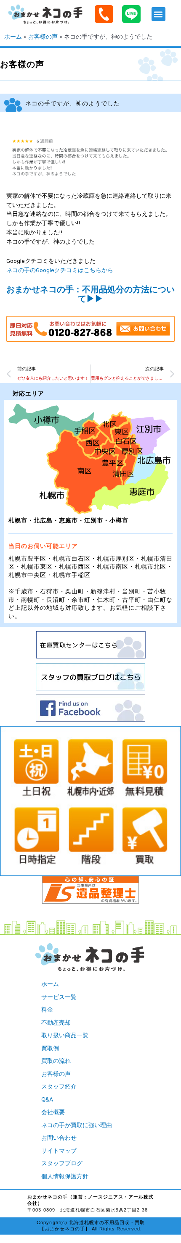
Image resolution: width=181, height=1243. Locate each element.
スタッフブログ (62, 1163)
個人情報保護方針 (64, 1176)
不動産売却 (56, 1022)
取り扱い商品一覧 (64, 1035)
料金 (47, 1009)
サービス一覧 (59, 997)
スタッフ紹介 (59, 1086)
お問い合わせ (59, 1137)
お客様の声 (43, 36)
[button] (158, 14)
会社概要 (53, 1112)
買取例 (50, 1048)
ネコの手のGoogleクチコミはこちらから (59, 270)
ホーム (13, 36)
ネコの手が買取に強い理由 (76, 1125)
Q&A (47, 1099)
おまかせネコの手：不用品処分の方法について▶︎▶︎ (90, 294)
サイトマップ (59, 1150)
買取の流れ (56, 1060)
